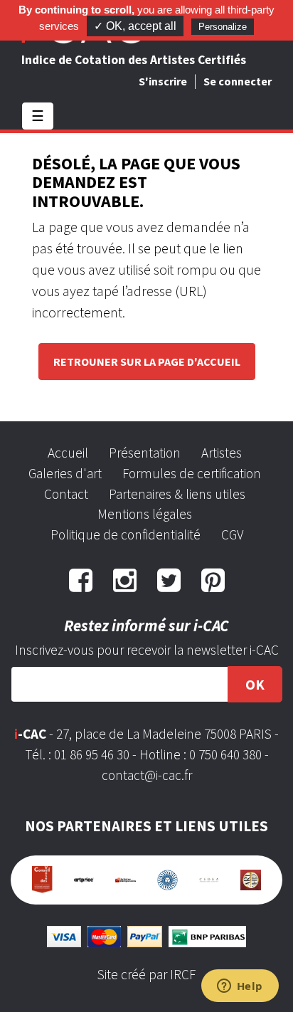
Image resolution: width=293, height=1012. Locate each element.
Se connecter (237, 81)
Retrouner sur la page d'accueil (146, 361)
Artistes (221, 452)
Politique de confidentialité (125, 534)
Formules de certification (191, 473)
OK (255, 684)
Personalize (222, 26)
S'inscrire (163, 81)
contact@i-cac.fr (147, 775)
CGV (232, 534)
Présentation (145, 452)
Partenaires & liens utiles (177, 493)
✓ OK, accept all (135, 26)
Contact (66, 493)
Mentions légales (144, 513)
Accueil (68, 452)
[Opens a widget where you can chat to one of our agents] (240, 987)
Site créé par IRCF (146, 974)
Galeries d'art (65, 473)
